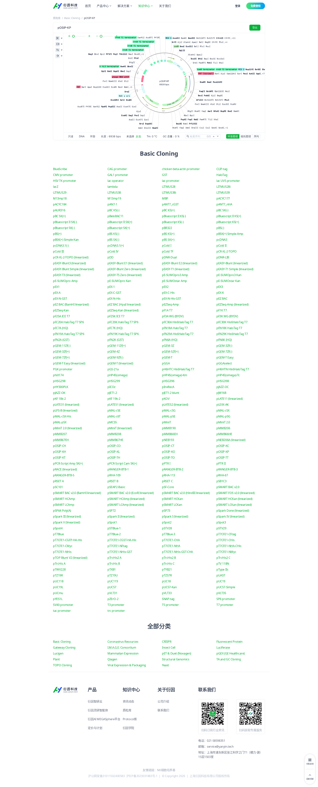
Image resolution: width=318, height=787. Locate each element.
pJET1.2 (112, 393)
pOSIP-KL (113, 452)
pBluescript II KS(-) (174, 216)
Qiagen (112, 659)
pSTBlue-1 (114, 528)
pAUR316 (59, 210)
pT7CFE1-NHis (62, 552)
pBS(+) (57, 234)
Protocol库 (130, 719)
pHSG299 (113, 381)
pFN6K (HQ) (224, 340)
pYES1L (58, 599)
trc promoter (116, 611)
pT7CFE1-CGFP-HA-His (67, 540)
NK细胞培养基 (166, 770)
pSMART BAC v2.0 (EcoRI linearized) (130, 493)
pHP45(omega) (117, 375)
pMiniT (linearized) (119, 428)
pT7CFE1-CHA (171, 540)
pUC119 (112, 581)
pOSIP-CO (114, 446)
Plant (56, 659)
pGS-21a (113, 369)
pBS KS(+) (168, 234)
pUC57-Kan (169, 587)
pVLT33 (167, 593)
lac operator (115, 181)
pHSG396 (168, 381)
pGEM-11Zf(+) (116, 346)
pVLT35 (221, 593)
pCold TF (167, 251)
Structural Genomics (175, 659)
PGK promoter (62, 369)
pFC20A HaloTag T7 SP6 (68, 322)
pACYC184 (59, 204)
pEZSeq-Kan (61, 310)
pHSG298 (59, 381)
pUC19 (220, 581)
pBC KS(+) (168, 210)
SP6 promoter (225, 599)
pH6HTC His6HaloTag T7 (178, 369)
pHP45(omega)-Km (174, 375)
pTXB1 (111, 569)
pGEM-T (167, 357)
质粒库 (57, 18)
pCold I (166, 245)
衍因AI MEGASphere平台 (104, 719)
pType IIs (222, 569)
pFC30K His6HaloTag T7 (232, 322)
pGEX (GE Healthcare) (230, 653)
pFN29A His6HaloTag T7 (177, 334)
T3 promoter (115, 605)
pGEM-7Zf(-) (224, 352)
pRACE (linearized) (65, 469)
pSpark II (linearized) (121, 516)
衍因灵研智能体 (98, 710)
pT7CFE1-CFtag (226, 534)
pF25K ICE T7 (115, 316)
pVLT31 (112, 593)
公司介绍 (163, 701)
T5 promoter (170, 605)
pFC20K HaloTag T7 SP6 (122, 322)
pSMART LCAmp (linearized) (125, 505)
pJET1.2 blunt (170, 393)
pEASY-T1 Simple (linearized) (234, 269)
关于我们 (165, 6)
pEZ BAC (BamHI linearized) (71, 304)
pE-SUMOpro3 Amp (175, 275)
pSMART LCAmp (63, 505)
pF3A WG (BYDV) (172, 316)
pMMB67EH (61, 440)
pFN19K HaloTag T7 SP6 (123, 334)
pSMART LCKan (172, 505)
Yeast (165, 665)
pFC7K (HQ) (115, 328)
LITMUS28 (168, 187)
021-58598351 (216, 741)
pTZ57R (167, 575)
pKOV (165, 399)
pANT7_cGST (170, 204)
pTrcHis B (113, 564)
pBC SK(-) (222, 210)
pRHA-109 (114, 475)
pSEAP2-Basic (116, 487)
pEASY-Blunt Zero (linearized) (126, 269)
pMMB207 (60, 434)
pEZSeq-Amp (170, 304)
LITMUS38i (169, 192)
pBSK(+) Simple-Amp (229, 234)
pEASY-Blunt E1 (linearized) (125, 263)
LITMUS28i (223, 187)
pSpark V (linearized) (66, 522)
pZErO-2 (112, 599)
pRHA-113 (168, 475)
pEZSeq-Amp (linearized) (232, 304)
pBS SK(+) (168, 240)
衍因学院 (128, 728)
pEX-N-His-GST (171, 299)
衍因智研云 (95, 701)
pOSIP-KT (59, 458)
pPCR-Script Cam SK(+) (122, 463)
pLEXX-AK (222, 405)
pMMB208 (114, 434)
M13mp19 (114, 198)
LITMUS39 (223, 192)
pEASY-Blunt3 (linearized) (69, 263)
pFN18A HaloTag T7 (175, 328)
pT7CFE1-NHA (171, 546)
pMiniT (166, 422)
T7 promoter (224, 605)
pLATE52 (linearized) (175, 405)
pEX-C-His (168, 293)
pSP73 (166, 511)
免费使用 (256, 6)
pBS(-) (220, 228)
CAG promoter (117, 169)
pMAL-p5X (59, 422)
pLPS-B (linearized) (65, 410)
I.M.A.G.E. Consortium (121, 647)
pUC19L (58, 587)
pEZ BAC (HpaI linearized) (124, 304)
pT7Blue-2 (114, 534)
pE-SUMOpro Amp (65, 281)
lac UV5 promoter (228, 181)
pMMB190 (169, 428)
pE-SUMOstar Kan (228, 281)
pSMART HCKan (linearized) (234, 499)
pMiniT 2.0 (223, 422)
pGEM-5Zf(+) (170, 352)
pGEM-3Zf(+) (61, 352)
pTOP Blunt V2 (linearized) (70, 558)
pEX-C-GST (114, 293)
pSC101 (58, 487)
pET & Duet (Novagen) (176, 653)
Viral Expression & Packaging (126, 665)
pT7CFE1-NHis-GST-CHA (177, 552)
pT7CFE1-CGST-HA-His (121, 540)
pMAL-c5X (222, 410)
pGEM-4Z (113, 352)
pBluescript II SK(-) (65, 222)
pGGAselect (224, 363)
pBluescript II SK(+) (119, 222)
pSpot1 (112, 522)
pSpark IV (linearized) (230, 516)
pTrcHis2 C (223, 558)
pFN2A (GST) (61, 340)
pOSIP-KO (168, 452)
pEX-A (57, 293)
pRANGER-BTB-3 (227, 469)
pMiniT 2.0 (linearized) (67, 428)
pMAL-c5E (114, 410)
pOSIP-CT (168, 446)
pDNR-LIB (222, 257)
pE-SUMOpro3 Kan (228, 275)
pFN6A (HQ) (169, 340)
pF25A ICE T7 (61, 316)
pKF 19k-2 (113, 399)
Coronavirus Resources (122, 642)
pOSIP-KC (222, 446)
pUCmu (58, 593)
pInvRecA (168, 387)
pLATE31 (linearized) (66, 405)
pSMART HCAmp (64, 499)
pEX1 (56, 287)
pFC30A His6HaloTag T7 (177, 322)
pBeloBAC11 (115, 216)
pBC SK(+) (59, 216)
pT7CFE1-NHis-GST (119, 552)
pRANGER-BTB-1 (118, 469)
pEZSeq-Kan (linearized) (123, 310)
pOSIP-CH (59, 446)
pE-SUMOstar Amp (174, 281)
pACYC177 (223, 198)
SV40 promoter (63, 605)
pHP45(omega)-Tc (228, 375)
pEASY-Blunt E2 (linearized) (179, 263)
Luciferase (223, 647)
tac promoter (62, 611)
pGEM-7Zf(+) (61, 357)
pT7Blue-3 (168, 534)
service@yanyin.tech (220, 746)
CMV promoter (63, 175)
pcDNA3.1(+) (115, 245)
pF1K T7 (221, 310)
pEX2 (165, 287)
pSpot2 (167, 522)
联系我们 (163, 710)
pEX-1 (111, 287)
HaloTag (221, 175)
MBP (165, 198)
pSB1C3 (221, 481)
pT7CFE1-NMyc (226, 552)
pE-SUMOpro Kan (119, 281)
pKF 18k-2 (59, 399)
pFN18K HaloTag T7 (229, 328)
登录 (237, 6)
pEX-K (220, 293)
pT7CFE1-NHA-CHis (228, 546)
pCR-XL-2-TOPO (226, 251)
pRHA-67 (222, 475)
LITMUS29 (59, 192)
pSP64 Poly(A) (62, 511)
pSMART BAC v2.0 (227, 487)
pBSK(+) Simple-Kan (66, 240)
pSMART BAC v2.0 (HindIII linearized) (186, 493)
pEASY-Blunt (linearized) (232, 263)
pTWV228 (59, 569)
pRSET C (167, 481)
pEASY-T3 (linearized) (66, 275)
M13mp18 (59, 198)
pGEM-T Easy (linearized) (69, 363)
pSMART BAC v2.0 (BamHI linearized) (77, 493)
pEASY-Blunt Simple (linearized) (73, 269)
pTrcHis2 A (114, 558)
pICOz (111, 387)
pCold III (58, 251)
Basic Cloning (72, 18)
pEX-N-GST (60, 299)
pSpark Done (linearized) (232, 511)
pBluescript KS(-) (172, 222)
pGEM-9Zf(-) (115, 357)
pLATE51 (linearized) (120, 405)
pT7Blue (58, 534)
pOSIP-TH (113, 458)
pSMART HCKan (172, 499)
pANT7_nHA (224, 204)
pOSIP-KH (59, 452)
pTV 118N (222, 564)
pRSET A (58, 481)
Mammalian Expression (123, 653)
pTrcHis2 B (169, 558)
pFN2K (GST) (115, 340)
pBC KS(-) (113, 210)
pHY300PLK (60, 387)
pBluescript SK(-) (64, 228)
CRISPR (167, 642)
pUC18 (166, 581)
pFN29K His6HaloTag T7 (232, 334)
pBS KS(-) (113, 234)
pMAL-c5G (169, 410)
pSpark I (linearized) (175, 516)
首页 (88, 6)
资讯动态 (128, 701)
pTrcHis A (59, 564)
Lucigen (58, 653)
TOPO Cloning (62, 665)
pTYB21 (167, 569)
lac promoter (170, 181)
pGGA (166, 363)
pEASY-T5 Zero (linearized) (124, 275)
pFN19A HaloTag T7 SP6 (68, 334)
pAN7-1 (112, 204)
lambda (112, 187)
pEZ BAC (221, 299)
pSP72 (111, 511)
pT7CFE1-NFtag (117, 546)
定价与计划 (95, 728)
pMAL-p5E (168, 416)
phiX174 (58, 375)
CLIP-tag (221, 169)
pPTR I (166, 463)
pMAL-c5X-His (62, 416)
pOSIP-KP (222, 452)
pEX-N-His (113, 299)
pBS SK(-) (113, 240)
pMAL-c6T (114, 416)
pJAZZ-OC (222, 387)
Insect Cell (168, 647)
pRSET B (112, 481)
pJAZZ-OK (59, 393)
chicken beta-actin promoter (181, 169)
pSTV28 (167, 528)
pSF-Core (168, 487)
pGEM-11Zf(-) (61, 346)
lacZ (55, 187)
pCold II (221, 245)
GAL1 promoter (117, 175)
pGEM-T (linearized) (120, 363)
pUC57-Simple (225, 587)
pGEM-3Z (168, 346)
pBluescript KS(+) (227, 222)
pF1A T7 (167, 310)
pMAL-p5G (223, 416)
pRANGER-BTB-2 (172, 469)
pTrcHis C (168, 564)
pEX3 (219, 287)
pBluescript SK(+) (118, 228)
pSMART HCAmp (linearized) (126, 499)
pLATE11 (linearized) (229, 399)
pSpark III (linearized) (67, 516)
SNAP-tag (168, 599)
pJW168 (221, 393)
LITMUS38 (114, 192)
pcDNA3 (221, 240)
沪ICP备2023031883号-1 (142, 776)
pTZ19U (112, 575)
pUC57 (111, 587)
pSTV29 (221, 528)
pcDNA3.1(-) (61, 245)
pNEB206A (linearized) (230, 440)
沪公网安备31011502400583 (106, 776)
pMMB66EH (170, 434)
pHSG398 (222, 381)
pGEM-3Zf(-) (224, 346)
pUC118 (58, 581)
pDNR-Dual (169, 257)
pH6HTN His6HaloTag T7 (232, 369)
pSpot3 (221, 522)
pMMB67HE (115, 440)
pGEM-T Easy (225, 357)
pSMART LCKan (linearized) (234, 505)
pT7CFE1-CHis (225, 540)
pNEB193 (168, 440)
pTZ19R (58, 575)
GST (164, 175)
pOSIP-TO (168, 458)
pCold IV (113, 251)
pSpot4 (58, 528)
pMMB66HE (224, 434)
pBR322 (167, 228)
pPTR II (221, 463)
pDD (110, 257)
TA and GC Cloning (228, 659)
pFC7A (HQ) (60, 328)
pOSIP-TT (222, 458)
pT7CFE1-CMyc (62, 546)
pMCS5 (112, 422)
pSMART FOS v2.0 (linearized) (235, 493)
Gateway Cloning (64, 647)
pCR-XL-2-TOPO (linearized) (71, 257)
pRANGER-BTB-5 (63, 475)
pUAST (220, 575)
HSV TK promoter (64, 181)
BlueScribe (60, 169)
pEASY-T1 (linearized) (175, 269)
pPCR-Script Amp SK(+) (68, 463)
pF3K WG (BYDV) (227, 316)
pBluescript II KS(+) (228, 216)
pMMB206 (223, 428)
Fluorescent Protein (229, 642)
